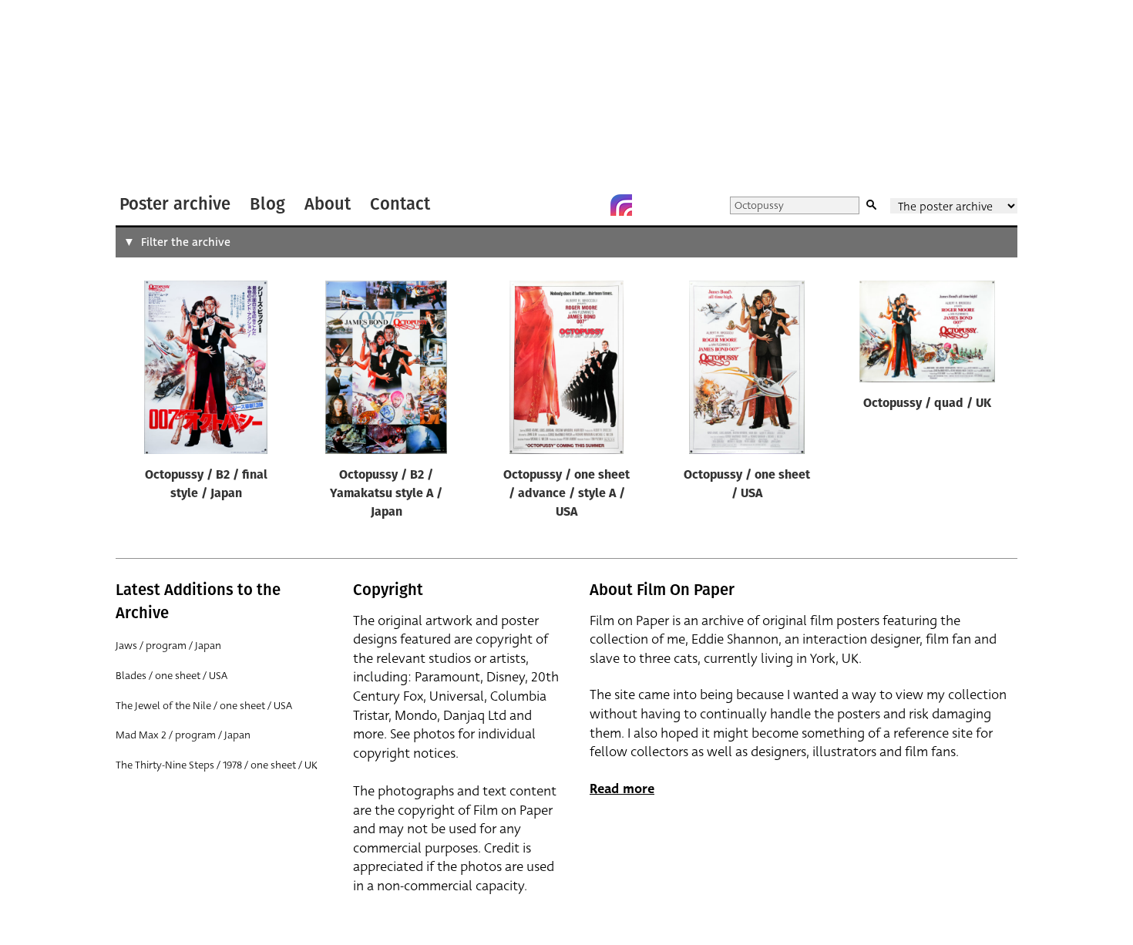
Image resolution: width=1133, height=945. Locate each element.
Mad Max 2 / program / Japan (183, 735)
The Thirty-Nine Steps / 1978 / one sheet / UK (217, 765)
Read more (622, 789)
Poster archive (174, 203)
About (327, 203)
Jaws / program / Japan (168, 645)
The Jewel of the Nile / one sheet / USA (204, 705)
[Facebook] (590, 205)
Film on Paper (156, 95)
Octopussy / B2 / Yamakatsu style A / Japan (386, 494)
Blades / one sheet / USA (171, 675)
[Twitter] (559, 205)
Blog (267, 203)
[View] (206, 371)
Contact (400, 203)
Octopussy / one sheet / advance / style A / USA (566, 494)
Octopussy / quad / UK (927, 404)
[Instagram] (621, 205)
